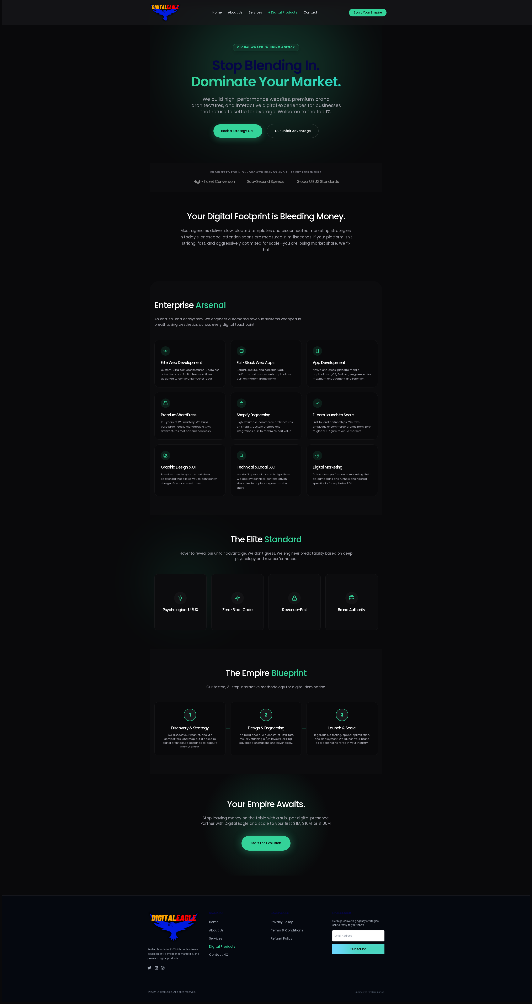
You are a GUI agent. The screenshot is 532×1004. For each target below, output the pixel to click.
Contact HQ (218, 954)
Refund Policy (281, 938)
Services (255, 13)
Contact (310, 13)
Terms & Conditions (287, 930)
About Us (235, 13)
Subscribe (358, 949)
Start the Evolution (266, 843)
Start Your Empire (368, 12)
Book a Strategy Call (237, 131)
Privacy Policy (282, 922)
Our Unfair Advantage (293, 131)
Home (217, 13)
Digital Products (284, 13)
